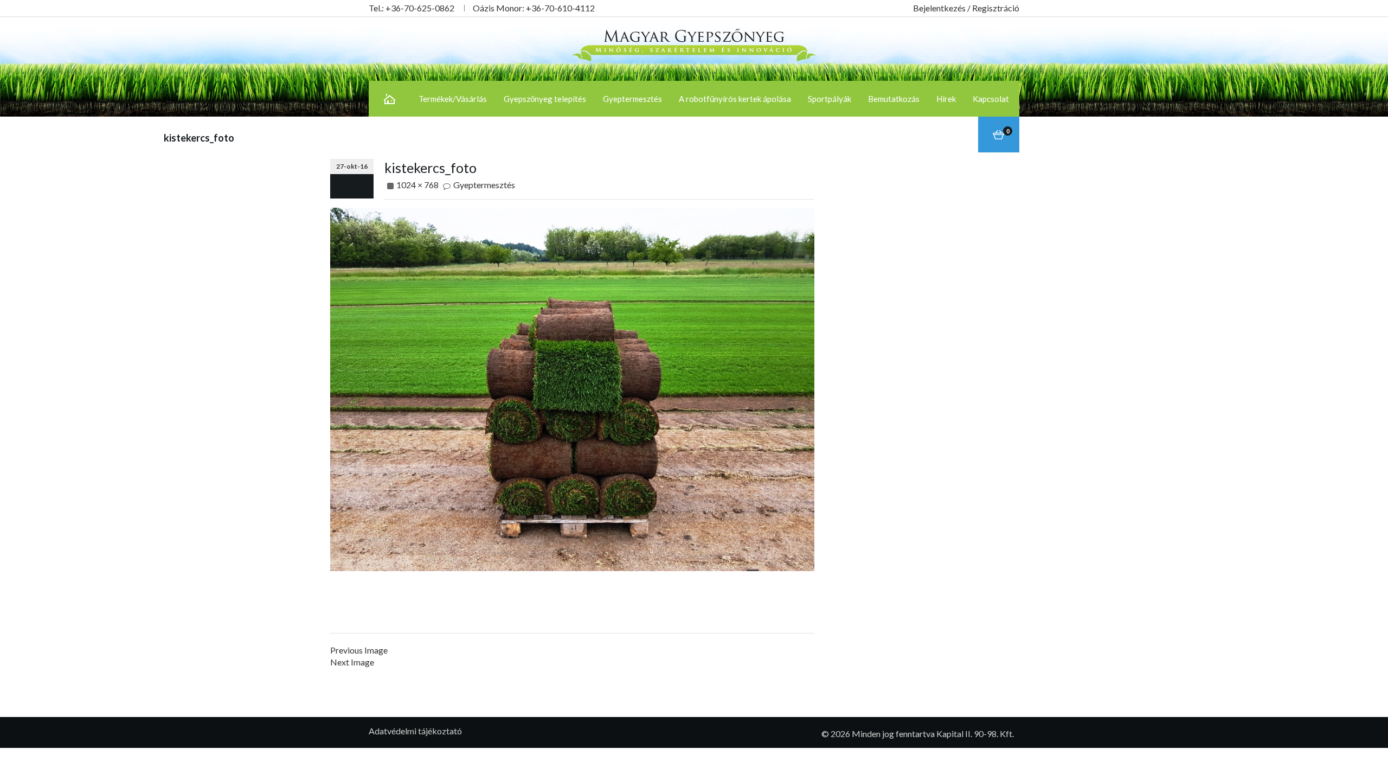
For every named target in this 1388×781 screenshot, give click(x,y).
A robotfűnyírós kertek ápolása (735, 99)
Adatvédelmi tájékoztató (415, 731)
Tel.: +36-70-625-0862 (411, 8)
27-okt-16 (352, 166)
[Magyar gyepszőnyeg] (694, 44)
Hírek (946, 99)
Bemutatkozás (894, 99)
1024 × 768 (417, 185)
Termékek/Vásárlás (453, 99)
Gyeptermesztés (632, 99)
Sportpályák (829, 99)
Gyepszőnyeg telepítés (545, 99)
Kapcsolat (991, 99)
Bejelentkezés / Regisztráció (966, 8)
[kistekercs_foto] (572, 388)
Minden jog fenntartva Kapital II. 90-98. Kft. (933, 733)
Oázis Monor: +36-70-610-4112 (534, 8)
